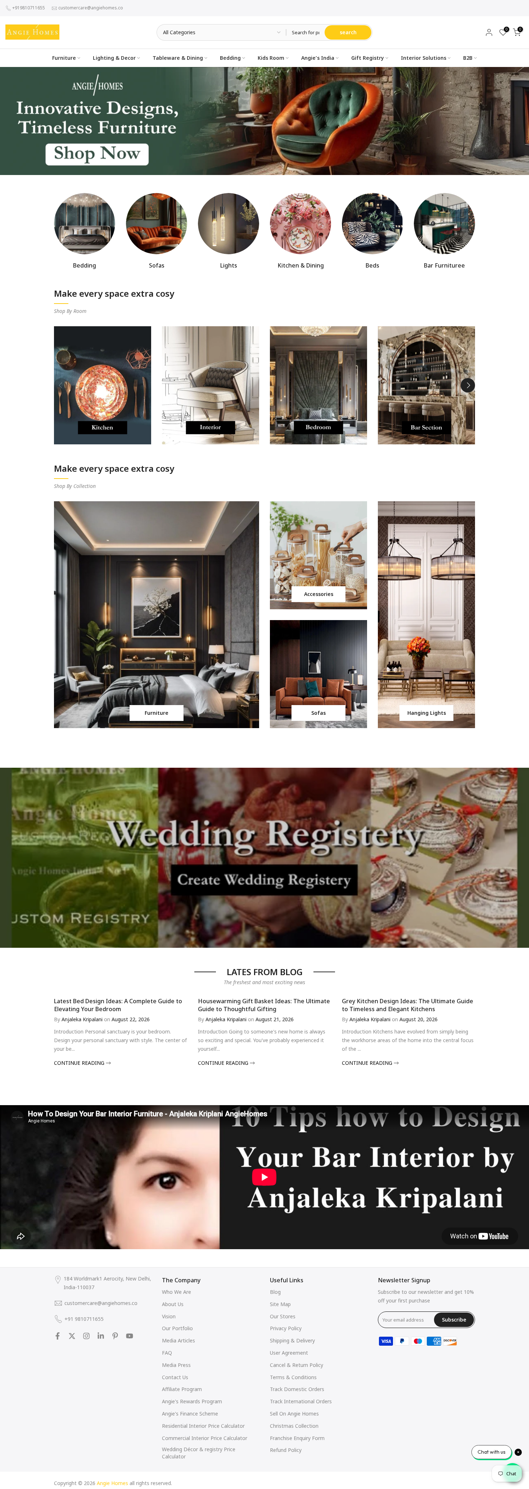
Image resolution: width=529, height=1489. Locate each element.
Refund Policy (286, 1450)
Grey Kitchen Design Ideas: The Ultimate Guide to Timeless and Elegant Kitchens (407, 1005)
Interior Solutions (423, 57)
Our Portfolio (177, 1328)
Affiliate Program (182, 1389)
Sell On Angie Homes (294, 1413)
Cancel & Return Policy (296, 1365)
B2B (468, 57)
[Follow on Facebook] (57, 1336)
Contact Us (175, 1377)
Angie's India (317, 57)
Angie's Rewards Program (192, 1401)
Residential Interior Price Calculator (203, 1425)
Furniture (64, 57)
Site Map (280, 1304)
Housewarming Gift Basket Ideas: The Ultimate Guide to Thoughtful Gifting (264, 1005)
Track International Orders (301, 1401)
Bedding (230, 57)
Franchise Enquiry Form (297, 1438)
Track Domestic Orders (297, 1389)
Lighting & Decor (114, 57)
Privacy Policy (286, 1328)
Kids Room (271, 57)
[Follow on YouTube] (129, 1336)
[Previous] (61, 385)
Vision (169, 1316)
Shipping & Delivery (292, 1340)
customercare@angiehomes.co (90, 8)
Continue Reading (80, 1062)
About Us (173, 1304)
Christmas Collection (294, 1425)
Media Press (176, 1365)
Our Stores (282, 1316)
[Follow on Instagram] (86, 1336)
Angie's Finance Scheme (190, 1413)
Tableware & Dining (178, 57)
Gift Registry (367, 57)
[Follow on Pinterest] (115, 1336)
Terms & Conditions (293, 1377)
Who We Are (176, 1291)
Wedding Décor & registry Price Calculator (198, 1453)
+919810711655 (28, 8)
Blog (275, 1291)
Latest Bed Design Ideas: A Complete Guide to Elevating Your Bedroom (118, 1005)
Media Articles (178, 1340)
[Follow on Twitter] (72, 1336)
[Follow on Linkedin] (100, 1336)
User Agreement (289, 1352)
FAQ (167, 1352)
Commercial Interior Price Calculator (204, 1438)
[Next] (468, 385)
